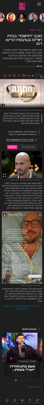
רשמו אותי (12, 147)
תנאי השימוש (15, 139)
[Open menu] (39, 4)
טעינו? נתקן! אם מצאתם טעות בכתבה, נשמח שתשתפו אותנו (22, 307)
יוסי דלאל (39, 66)
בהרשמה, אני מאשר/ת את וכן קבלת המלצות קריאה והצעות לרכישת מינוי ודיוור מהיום (20, 140)
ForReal (39, 30)
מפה (32, 30)
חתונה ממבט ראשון (34, 387)
